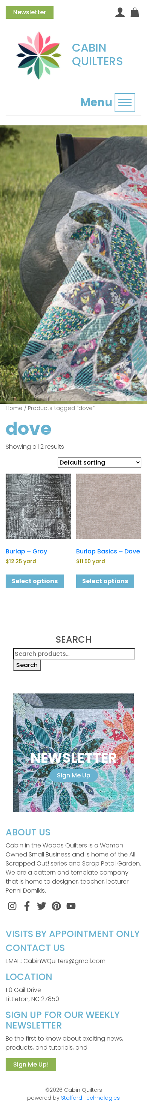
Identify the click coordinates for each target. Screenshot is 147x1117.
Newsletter (29, 12)
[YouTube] (71, 905)
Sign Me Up (73, 775)
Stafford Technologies (90, 1098)
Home (14, 408)
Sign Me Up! (31, 1064)
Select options (35, 581)
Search (27, 665)
